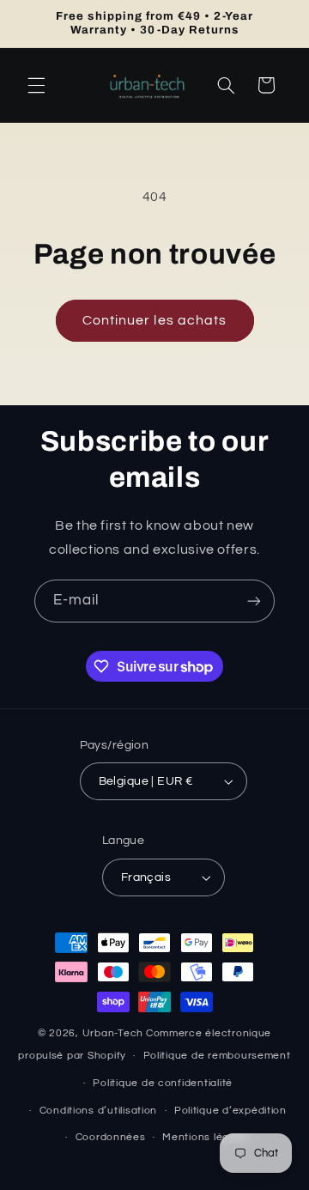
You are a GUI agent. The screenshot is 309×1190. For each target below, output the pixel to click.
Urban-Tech (112, 1033)
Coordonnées (111, 1137)
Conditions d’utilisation (98, 1110)
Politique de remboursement (217, 1055)
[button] (36, 85)
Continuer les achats (154, 320)
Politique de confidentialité (163, 1083)
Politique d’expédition (230, 1110)
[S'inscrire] (254, 601)
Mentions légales (206, 1137)
